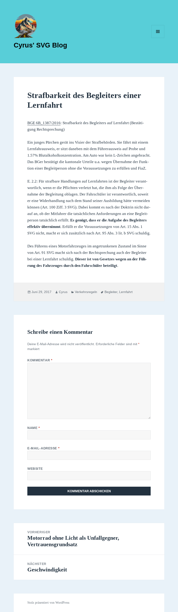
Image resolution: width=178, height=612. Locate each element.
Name (33, 428)
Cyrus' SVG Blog (40, 45)
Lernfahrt (126, 292)
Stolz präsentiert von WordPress (48, 602)
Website (35, 468)
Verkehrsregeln (86, 292)
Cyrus (63, 292)
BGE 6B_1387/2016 (43, 123)
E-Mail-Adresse (43, 448)
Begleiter (111, 292)
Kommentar (39, 360)
